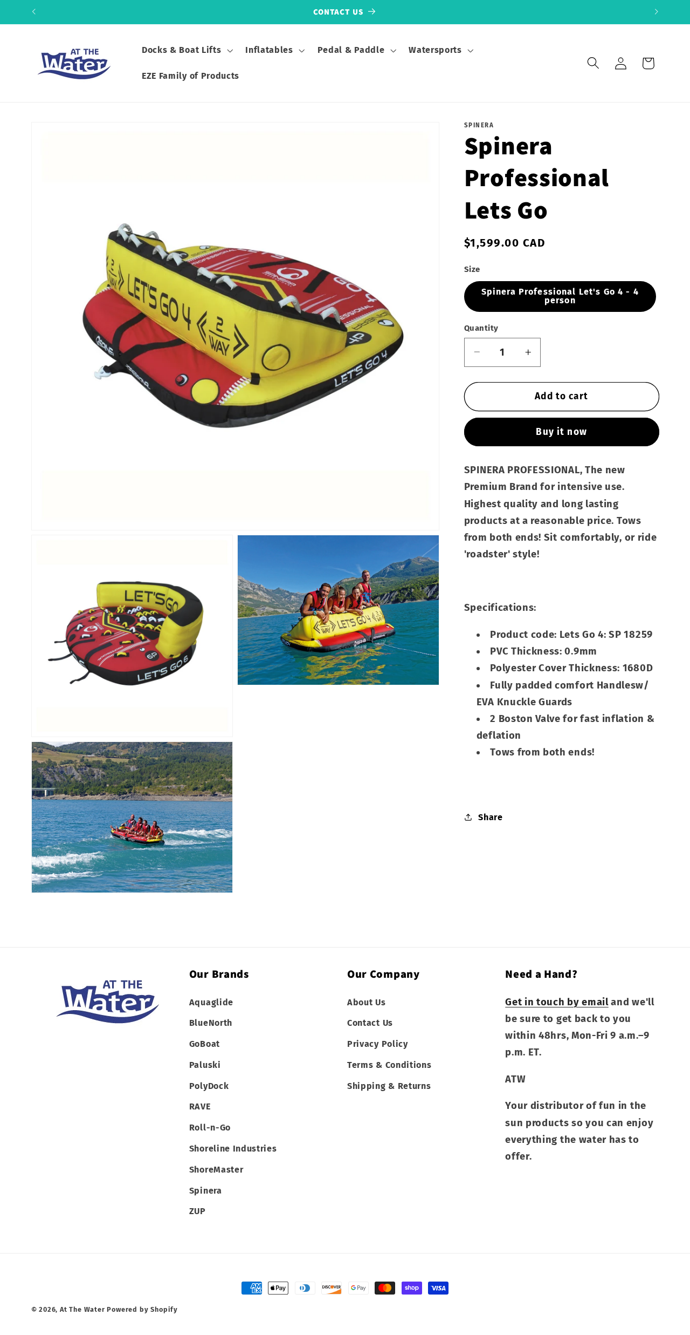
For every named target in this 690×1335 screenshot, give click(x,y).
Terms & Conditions (389, 1065)
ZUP (197, 1211)
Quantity (481, 327)
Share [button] (490, 817)
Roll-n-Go (210, 1127)
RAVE (200, 1106)
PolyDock (209, 1086)
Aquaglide (211, 1002)
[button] (186, 50)
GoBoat (204, 1044)
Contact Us (370, 1023)
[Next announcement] (656, 12)
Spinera (205, 1191)
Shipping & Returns (389, 1086)
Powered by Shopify (142, 1309)
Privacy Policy (377, 1044)
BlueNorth (210, 1023)
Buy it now (561, 432)
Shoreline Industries (233, 1148)
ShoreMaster (216, 1169)
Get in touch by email (557, 1001)
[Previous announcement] (33, 12)
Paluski (205, 1065)
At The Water (82, 1309)
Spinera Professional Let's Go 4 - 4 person (560, 296)
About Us (366, 1002)
